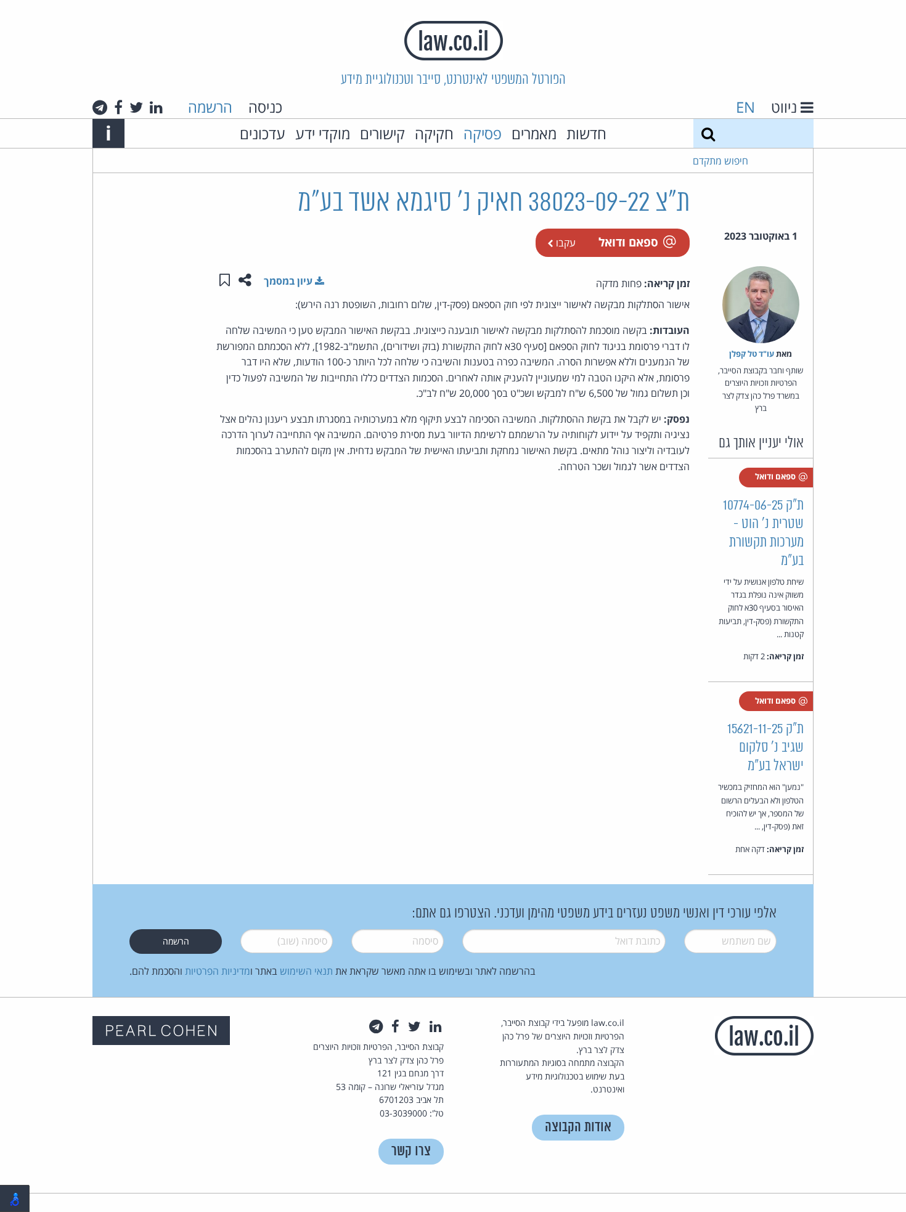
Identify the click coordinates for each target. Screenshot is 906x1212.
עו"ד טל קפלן (751, 353)
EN (745, 107)
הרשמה (210, 107)
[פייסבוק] (118, 107)
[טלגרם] (99, 107)
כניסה (265, 107)
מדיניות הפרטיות (217, 971)
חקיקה (434, 133)
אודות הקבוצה (578, 1127)
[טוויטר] (136, 107)
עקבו (564, 243)
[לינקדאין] (156, 107)
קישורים (382, 133)
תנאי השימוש (306, 971)
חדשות (586, 133)
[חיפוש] (708, 133)
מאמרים (534, 133)
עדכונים (262, 133)
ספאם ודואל (628, 242)
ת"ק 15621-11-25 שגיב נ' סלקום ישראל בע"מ (765, 748)
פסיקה (482, 133)
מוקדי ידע (322, 133)
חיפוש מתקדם (720, 161)
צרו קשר (411, 1151)
